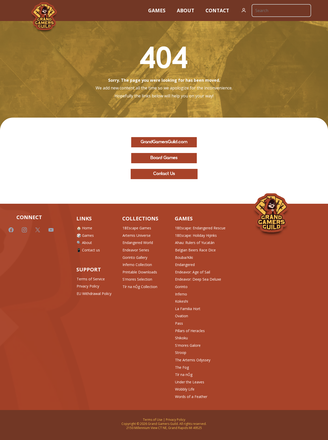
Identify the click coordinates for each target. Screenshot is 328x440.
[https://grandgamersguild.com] (44, 18)
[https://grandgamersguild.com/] (271, 215)
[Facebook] (11, 230)
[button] (244, 11)
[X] (37, 230)
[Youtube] (51, 230)
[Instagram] (24, 230)
